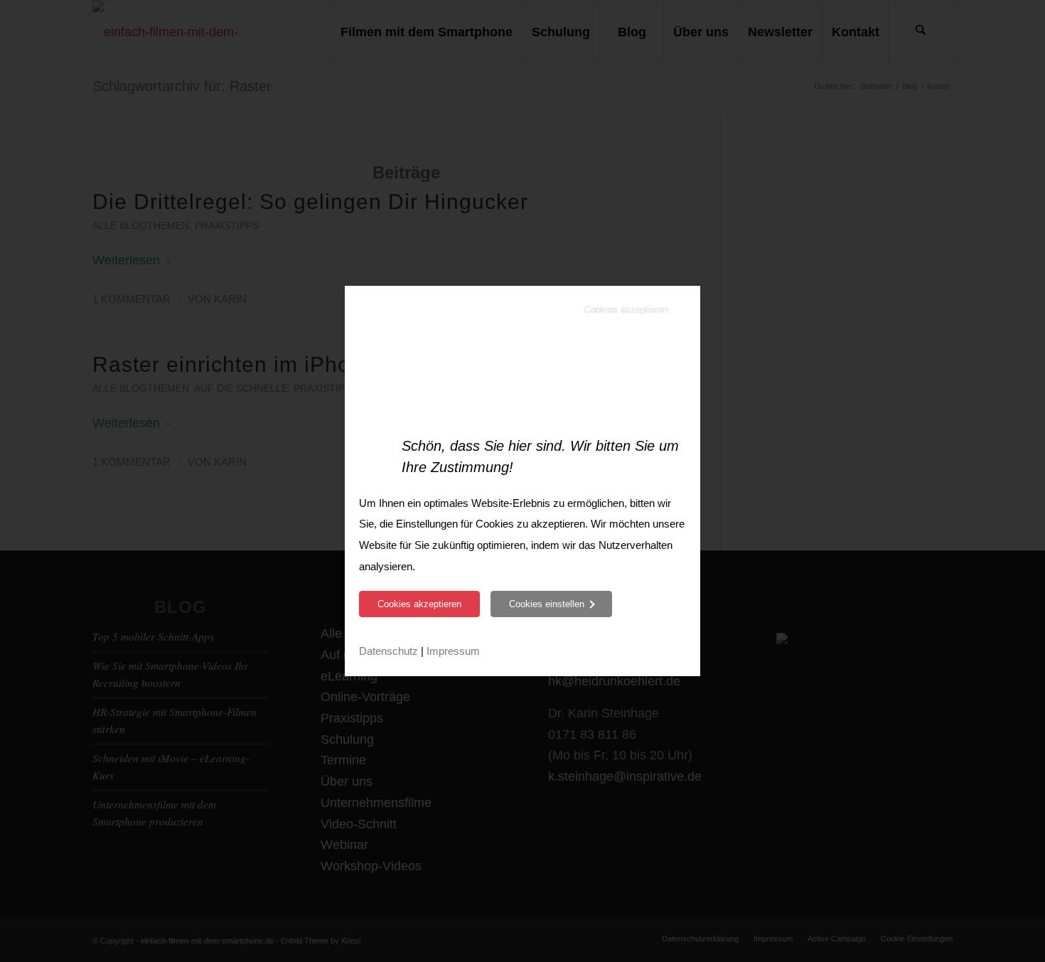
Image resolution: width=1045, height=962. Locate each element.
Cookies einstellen (546, 604)
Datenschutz (388, 651)
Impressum (453, 651)
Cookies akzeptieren (626, 309)
